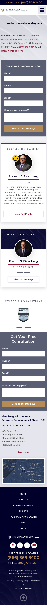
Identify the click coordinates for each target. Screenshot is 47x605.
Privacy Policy (22, 581)
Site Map (10, 581)
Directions (23, 452)
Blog (23, 523)
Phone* (8, 85)
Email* (7, 98)
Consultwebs (26, 589)
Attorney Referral (23, 505)
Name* (7, 73)
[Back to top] (23, 598)
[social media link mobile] (13, 545)
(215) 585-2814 (26, 47)
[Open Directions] (23, 459)
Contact (24, 528)
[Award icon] (23, 308)
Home (23, 494)
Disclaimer (35, 581)
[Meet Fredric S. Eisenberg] (23, 240)
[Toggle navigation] (42, 10)
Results (23, 511)
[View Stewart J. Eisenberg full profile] (23, 155)
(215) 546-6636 (16, 438)
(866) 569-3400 (32, 2)
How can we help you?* (16, 110)
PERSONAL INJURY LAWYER (23, 517)
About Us (23, 500)
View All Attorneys (23, 279)
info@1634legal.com (12, 51)
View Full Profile (23, 214)
